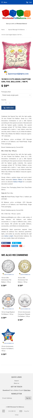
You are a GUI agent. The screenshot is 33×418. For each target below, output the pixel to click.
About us (16, 383)
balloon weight (8, 236)
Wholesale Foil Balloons (17, 407)
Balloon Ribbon (17, 179)
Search (16, 381)
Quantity (3, 100)
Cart (30, 2)
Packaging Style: (6, 92)
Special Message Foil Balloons (16, 29)
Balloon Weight (17, 182)
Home (2, 29)
